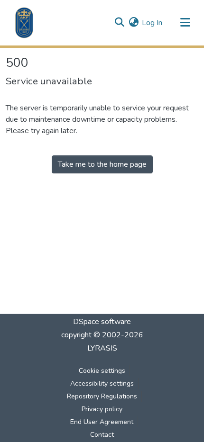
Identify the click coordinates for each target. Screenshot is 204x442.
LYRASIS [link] (102, 348)
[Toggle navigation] (185, 23)
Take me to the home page (102, 164)
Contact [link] (102, 434)
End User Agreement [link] (101, 421)
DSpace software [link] (102, 321)
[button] (24, 23)
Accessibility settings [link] (102, 383)
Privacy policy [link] (102, 409)
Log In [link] (152, 23)
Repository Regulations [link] (102, 396)
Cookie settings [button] (102, 370)
